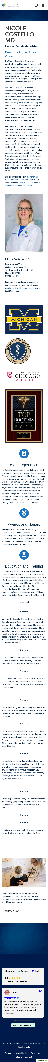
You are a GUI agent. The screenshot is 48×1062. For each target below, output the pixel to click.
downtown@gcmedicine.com (23, 288)
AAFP (26, 182)
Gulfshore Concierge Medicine (23, 1043)
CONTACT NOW (12, 911)
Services (8, 1053)
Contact (28, 1057)
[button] (23, 971)
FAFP (32, 182)
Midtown (17, 1057)
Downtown (35, 1053)
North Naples (21, 1053)
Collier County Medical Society (18, 185)
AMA (20, 182)
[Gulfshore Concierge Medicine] (11, 5)
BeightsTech (23, 1047)
